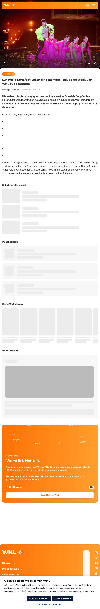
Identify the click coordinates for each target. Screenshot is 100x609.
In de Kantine (8, 74)
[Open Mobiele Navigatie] (94, 5)
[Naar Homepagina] (10, 5)
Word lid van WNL (50, 495)
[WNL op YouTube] (96, 568)
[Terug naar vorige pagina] (4, 63)
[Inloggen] (87, 5)
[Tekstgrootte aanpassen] (88, 63)
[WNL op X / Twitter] (96, 558)
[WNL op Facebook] (96, 563)
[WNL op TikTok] (96, 573)
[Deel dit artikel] (95, 63)
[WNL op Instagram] (96, 552)
